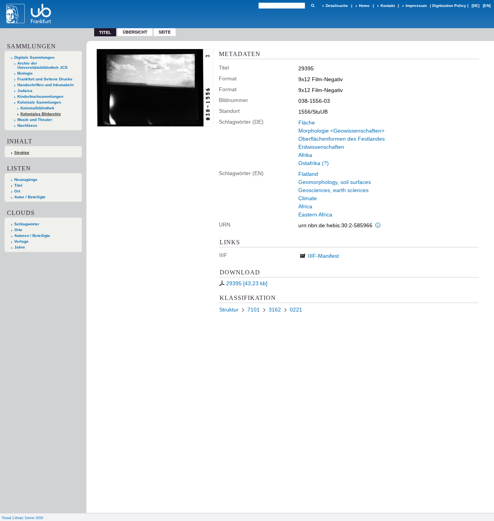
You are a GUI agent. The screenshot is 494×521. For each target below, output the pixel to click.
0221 (296, 309)
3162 (275, 309)
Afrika (305, 155)
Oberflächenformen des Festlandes (341, 139)
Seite (165, 32)
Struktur (21, 152)
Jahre (19, 247)
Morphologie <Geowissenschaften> (341, 131)
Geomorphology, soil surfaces (334, 182)
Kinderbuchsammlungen (40, 96)
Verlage (21, 241)
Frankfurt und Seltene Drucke (45, 79)
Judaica (24, 91)
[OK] (312, 5)
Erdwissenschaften (321, 147)
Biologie (25, 73)
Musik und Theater (34, 119)
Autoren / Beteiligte (32, 235)
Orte (18, 230)
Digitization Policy (449, 5)
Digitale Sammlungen (34, 57)
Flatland (308, 174)
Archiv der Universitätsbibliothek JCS (42, 65)
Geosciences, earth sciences (333, 190)
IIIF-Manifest (323, 256)
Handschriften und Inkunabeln (45, 85)
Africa (305, 206)
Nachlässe (27, 125)
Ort (17, 191)
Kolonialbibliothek (37, 108)
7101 (253, 309)
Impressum (416, 5)
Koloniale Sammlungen (39, 102)
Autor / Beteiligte (30, 197)
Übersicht (135, 32)
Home (364, 5)
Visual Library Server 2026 (22, 518)
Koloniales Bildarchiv (40, 114)
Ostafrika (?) (313, 163)
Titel (18, 185)
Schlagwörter (26, 224)
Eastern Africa (315, 214)
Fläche (306, 122)
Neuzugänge (25, 179)
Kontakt (388, 5)
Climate (307, 198)
